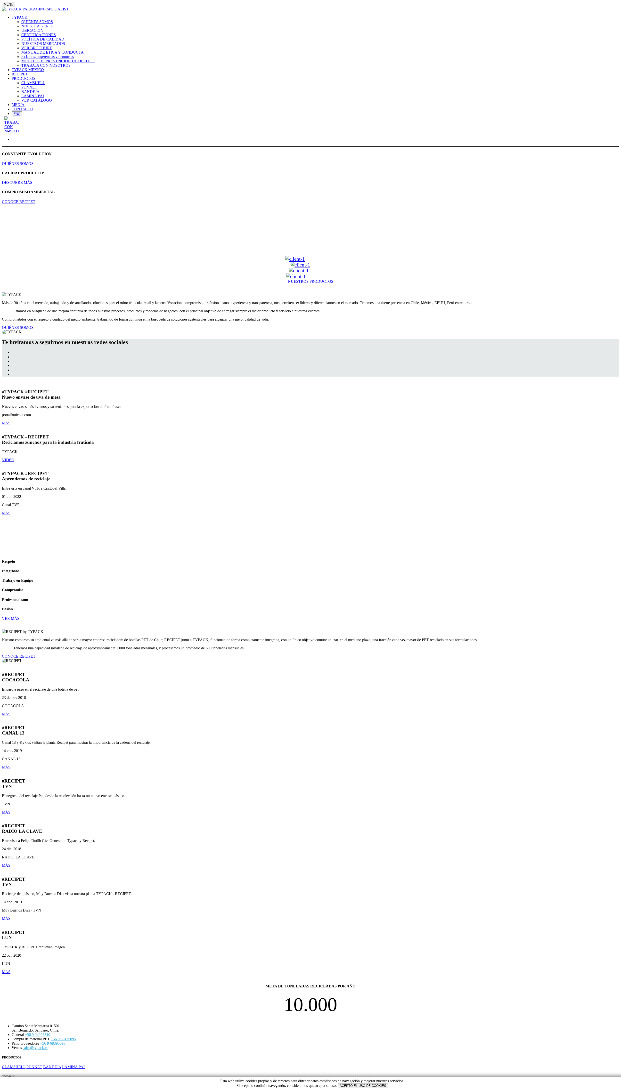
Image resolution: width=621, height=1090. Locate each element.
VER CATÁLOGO (36, 100)
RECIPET (20, 74)
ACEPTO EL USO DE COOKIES (363, 1086)
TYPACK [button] (19, 17)
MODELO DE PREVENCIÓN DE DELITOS (58, 61)
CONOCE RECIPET (18, 202)
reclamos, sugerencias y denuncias (47, 57)
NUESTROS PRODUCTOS (310, 281)
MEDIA (18, 105)
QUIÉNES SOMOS (37, 22)
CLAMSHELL (33, 83)
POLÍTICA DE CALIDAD (42, 39)
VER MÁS (10, 618)
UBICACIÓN (32, 30)
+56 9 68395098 (52, 1043)
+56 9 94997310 (37, 1035)
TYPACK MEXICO (28, 70)
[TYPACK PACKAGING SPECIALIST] (35, 9)
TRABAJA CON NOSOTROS (46, 65)
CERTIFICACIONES (38, 35)
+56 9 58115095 (63, 1039)
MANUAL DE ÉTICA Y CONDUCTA (52, 52)
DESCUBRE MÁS (17, 182)
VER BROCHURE (36, 48)
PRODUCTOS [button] (23, 78)
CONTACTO (22, 109)
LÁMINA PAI (32, 96)
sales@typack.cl (35, 1048)
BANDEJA (30, 91)
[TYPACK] (295, 259)
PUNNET (29, 87)
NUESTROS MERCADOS (43, 43)
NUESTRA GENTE (37, 26)
